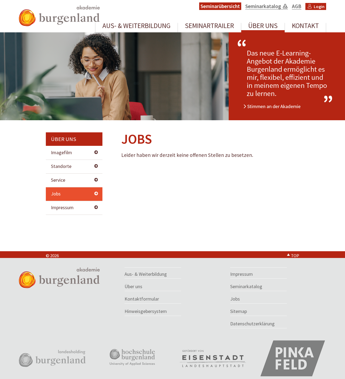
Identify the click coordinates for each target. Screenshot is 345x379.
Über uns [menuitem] (263, 26)
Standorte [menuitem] (61, 166)
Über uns (63, 139)
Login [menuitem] (319, 6)
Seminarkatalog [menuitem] (263, 6)
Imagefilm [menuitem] (61, 152)
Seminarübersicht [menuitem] (220, 6)
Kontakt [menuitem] (305, 26)
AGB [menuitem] (296, 6)
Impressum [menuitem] (62, 207)
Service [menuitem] (58, 180)
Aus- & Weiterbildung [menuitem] (136, 26)
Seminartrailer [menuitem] (209, 26)
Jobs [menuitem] (56, 194)
